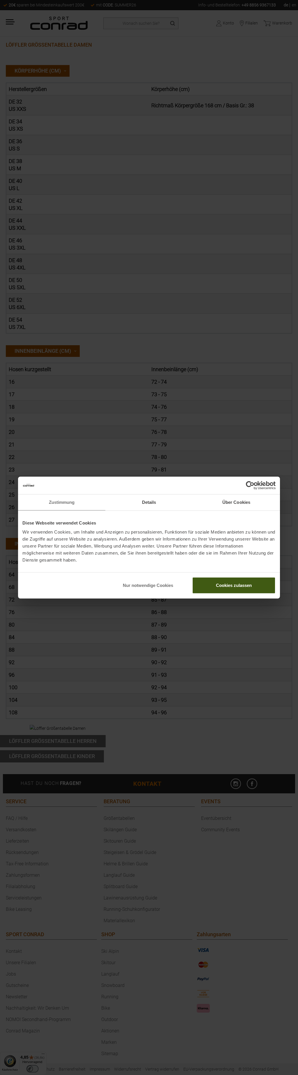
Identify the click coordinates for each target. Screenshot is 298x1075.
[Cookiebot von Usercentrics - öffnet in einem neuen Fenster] (250, 485)
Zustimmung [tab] (62, 501)
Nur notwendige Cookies (148, 585)
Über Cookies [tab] (236, 501)
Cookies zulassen (234, 585)
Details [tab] (149, 501)
